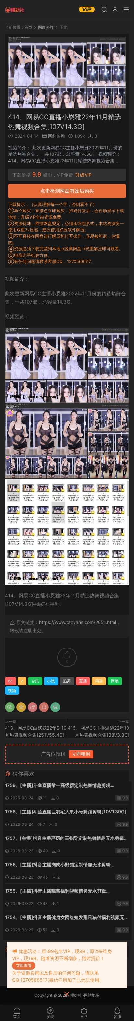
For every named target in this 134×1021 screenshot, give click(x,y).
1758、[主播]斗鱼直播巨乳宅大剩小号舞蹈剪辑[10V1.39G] (66, 811)
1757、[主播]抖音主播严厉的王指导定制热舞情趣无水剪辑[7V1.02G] (64, 838)
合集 (35, 680)
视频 (12, 690)
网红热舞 (56, 136)
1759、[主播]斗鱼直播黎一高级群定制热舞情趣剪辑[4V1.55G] (58, 785)
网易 (115, 680)
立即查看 (24, 965)
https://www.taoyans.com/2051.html (77, 622)
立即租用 (81, 754)
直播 (83, 680)
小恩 (51, 680)
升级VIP (83, 175)
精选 (99, 680)
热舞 (67, 680)
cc (10, 680)
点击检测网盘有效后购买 (67, 191)
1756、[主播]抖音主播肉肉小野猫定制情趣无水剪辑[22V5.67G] (58, 865)
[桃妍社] (14, 10)
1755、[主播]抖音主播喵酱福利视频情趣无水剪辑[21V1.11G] (55, 891)
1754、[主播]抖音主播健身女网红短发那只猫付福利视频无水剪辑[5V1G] (67, 917)
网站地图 (92, 995)
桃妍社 (76, 995)
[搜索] (104, 9)
